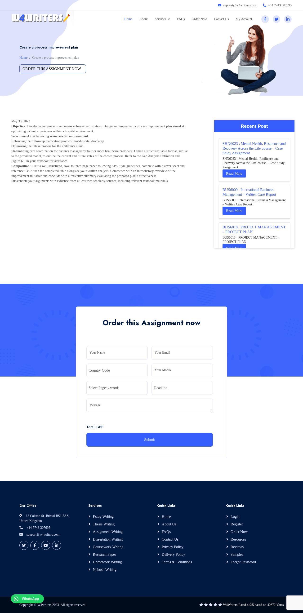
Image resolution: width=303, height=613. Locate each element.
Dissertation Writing (108, 539)
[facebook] (265, 19)
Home (128, 19)
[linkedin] (288, 19)
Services (160, 19)
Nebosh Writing (104, 570)
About (143, 19)
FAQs (181, 19)
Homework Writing (107, 562)
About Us (169, 524)
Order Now (199, 19)
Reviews (237, 547)
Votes (280, 605)
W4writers (44, 605)
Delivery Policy (173, 554)
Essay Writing (103, 517)
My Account (244, 19)
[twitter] (276, 19)
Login (235, 517)
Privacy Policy (172, 547)
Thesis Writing (104, 524)
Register (237, 524)
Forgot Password (243, 562)
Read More (234, 173)
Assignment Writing (108, 532)
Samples (237, 554)
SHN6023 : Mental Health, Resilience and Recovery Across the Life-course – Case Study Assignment (254, 148)
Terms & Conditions (177, 562)
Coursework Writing (108, 547)
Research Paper (104, 554)
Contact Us (221, 19)
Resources (238, 539)
